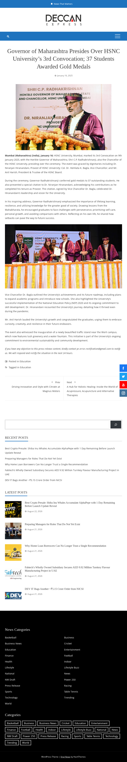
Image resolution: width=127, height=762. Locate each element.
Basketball (10, 637)
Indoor (67, 661)
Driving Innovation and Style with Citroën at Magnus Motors (36, 386)
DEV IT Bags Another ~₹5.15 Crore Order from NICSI (33, 480)
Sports (8, 691)
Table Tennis (71, 691)
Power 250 (70, 679)
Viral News (65, 756)
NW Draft (10, 679)
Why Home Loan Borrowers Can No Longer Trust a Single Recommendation (46, 464)
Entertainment (72, 649)
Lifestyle (9, 667)
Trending (69, 697)
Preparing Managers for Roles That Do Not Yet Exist (33, 458)
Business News (13, 643)
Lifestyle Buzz (71, 667)
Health (8, 661)
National (9, 673)
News (67, 673)
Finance (9, 655)
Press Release (12, 685)
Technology (11, 697)
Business (69, 637)
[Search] (115, 424)
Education (25, 361)
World (8, 703)
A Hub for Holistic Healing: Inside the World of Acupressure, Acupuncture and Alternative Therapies (92, 389)
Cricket (68, 643)
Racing (68, 685)
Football (68, 655)
